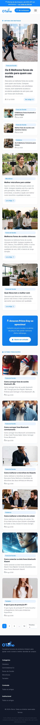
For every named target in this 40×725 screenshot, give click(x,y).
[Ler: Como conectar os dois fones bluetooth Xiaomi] (20, 543)
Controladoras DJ (8, 668)
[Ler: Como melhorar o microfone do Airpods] (20, 456)
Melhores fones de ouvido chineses (19, 236)
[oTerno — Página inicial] (7, 10)
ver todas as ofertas (25, 4)
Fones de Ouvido (11, 65)
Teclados (8, 601)
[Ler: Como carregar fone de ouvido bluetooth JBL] (20, 365)
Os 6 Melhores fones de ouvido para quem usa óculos (19, 73)
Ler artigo (9, 200)
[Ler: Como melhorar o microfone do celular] (20, 499)
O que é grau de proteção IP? (15, 605)
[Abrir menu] (35, 10)
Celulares (19, 140)
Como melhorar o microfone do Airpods (20, 473)
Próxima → (31, 626)
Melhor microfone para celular (17, 182)
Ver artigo (28, 99)
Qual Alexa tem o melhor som (17, 293)
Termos (20, 712)
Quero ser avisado (21, 339)
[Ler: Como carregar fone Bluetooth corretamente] (20, 411)
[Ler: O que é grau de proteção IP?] (20, 588)
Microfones (8, 178)
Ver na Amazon (24, 10)
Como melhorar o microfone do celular (19, 516)
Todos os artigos (8, 689)
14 (24, 626)
